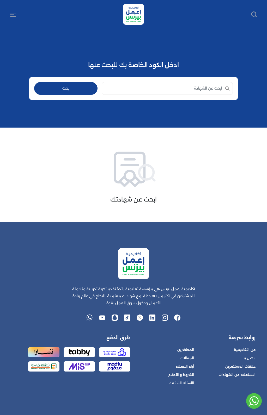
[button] (13, 14)
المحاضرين (185, 350)
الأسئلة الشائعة (181, 383)
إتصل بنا (249, 358)
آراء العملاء (185, 366)
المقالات (187, 358)
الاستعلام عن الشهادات (237, 375)
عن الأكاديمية (245, 350)
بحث (66, 88)
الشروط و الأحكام (181, 375)
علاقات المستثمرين (240, 366)
